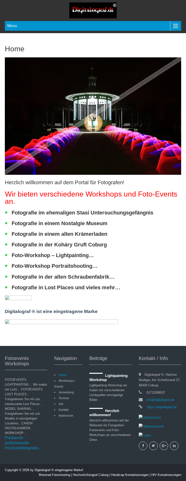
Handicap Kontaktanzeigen (130, 475)
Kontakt (64, 410)
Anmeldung (66, 392)
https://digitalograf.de (161, 407)
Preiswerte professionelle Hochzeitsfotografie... (23, 443)
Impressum (66, 415)
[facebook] (143, 446)
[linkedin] (174, 446)
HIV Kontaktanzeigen (166, 475)
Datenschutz (152, 417)
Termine (64, 398)
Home (63, 375)
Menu (12, 26)
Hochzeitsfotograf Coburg (90, 475)
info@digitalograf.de (160, 400)
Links (147, 435)
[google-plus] (164, 446)
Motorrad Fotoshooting (54, 475)
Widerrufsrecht (153, 426)
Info (61, 404)
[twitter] (153, 446)
